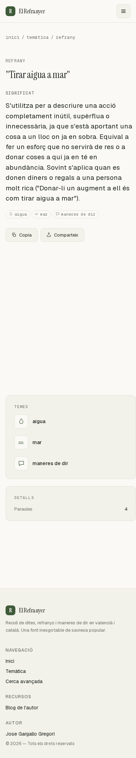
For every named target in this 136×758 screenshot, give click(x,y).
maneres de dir (78, 214)
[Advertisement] (68, 318)
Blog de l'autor (22, 707)
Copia (25, 235)
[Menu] (123, 11)
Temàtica (16, 671)
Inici (10, 661)
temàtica (38, 37)
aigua (21, 214)
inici (13, 37)
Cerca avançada (24, 681)
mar (44, 214)
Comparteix (66, 235)
